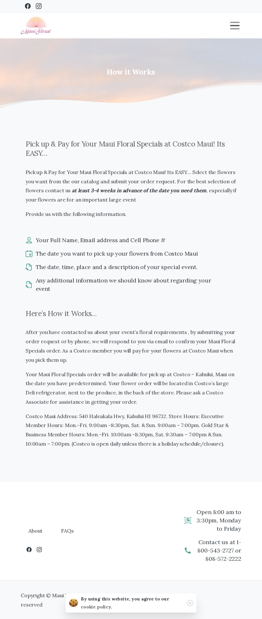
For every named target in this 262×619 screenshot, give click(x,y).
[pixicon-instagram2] (39, 549)
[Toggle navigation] (234, 25)
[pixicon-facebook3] (29, 549)
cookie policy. (96, 607)
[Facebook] (27, 6)
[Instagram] (38, 6)
